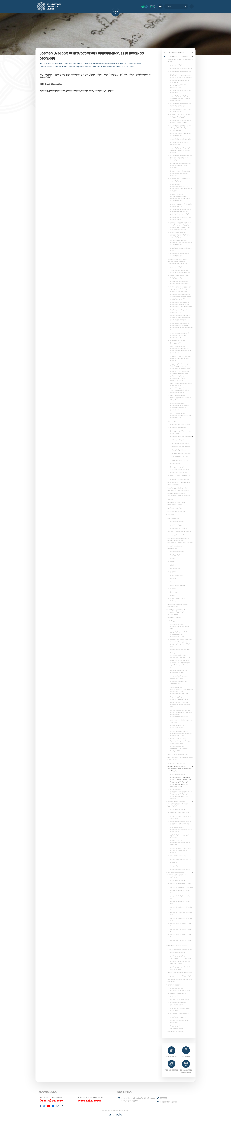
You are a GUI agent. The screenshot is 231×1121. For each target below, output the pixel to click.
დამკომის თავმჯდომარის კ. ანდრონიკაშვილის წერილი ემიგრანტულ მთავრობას (180, 318)
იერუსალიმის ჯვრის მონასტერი (177, 600)
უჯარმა (172, 595)
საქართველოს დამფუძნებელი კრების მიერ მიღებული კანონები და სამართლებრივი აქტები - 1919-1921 (181, 794)
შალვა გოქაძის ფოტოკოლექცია (176, 1027)
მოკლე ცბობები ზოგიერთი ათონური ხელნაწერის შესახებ (180, 850)
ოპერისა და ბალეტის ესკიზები (179, 531)
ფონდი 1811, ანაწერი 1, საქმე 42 (181, 930)
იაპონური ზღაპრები (180, 460)
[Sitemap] (62, 1106)
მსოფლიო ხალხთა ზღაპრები (181, 436)
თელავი (173, 578)
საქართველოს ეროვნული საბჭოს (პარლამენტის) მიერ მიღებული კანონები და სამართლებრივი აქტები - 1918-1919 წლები (87, 67)
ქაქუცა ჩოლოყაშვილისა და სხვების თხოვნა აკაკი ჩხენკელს (180, 165)
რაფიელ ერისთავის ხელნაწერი (179, 976)
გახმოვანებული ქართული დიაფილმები (177, 605)
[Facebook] (40, 1106)
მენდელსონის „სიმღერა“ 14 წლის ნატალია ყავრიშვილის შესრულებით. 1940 (181, 733)
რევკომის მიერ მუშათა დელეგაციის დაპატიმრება (180, 271)
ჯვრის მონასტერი (176, 575)
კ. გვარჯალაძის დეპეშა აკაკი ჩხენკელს (181, 249)
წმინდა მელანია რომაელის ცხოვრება (180, 817)
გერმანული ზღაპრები (180, 443)
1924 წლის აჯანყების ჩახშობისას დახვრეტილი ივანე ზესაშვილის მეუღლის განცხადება (180, 349)
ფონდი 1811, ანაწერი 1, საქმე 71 (181, 941)
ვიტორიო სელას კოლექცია (180, 1013)
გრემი (172, 561)
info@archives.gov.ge (168, 1102)
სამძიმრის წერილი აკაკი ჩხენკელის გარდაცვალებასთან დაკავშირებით (179, 84)
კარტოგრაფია (173, 518)
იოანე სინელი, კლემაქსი (179, 813)
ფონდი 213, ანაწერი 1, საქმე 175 (181, 908)
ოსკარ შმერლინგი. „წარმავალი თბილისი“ (179, 980)
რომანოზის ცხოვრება (178, 856)
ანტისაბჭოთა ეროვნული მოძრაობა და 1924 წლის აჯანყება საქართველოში (177, 261)
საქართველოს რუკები (178, 528)
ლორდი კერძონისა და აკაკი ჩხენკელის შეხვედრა (181, 116)
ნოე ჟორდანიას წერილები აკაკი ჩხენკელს (180, 110)
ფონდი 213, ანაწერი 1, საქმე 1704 (181, 919)
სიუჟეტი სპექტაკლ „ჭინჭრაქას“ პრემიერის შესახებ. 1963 (179, 749)
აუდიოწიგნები (175, 463)
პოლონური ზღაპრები (180, 457)
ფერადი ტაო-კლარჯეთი (179, 999)
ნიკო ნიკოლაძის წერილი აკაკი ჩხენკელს (179, 255)
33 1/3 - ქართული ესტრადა (180, 424)
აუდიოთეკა (171, 421)
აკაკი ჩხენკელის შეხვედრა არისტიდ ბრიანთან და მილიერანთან (180, 128)
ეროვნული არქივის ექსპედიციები (175, 547)
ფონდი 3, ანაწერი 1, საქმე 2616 (180, 903)
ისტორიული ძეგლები (178, 1017)
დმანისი (173, 565)
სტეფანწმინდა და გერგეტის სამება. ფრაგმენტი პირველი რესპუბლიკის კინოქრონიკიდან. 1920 (181, 713)
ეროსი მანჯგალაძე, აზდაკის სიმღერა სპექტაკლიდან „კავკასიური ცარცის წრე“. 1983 (181, 643)
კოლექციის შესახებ (177, 65)
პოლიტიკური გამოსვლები (180, 476)
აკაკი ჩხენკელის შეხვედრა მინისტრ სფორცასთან (180, 121)
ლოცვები (173, 862)
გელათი (173, 572)
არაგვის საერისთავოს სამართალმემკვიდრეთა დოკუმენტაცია (177, 875)
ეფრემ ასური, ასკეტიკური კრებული (180, 836)
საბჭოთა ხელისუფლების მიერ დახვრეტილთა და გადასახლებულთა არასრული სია (181, 326)
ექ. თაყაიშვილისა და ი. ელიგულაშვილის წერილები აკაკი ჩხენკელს (180, 235)
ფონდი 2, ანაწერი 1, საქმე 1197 (180, 891)
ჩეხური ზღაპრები (179, 450)
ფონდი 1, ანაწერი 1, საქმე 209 (181, 887)
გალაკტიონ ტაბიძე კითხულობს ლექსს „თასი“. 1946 (180, 626)
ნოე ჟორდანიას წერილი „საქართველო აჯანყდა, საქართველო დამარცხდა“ (180, 366)
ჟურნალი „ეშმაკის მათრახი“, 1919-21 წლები (181, 968)
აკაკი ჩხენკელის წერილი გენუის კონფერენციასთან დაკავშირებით (180, 98)
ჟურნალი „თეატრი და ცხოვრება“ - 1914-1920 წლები (181, 957)
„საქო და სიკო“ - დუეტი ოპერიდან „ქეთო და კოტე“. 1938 (180, 705)
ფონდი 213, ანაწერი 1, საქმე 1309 (181, 914)
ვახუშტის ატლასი (174, 617)
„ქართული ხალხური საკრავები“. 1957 (177, 727)
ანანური (173, 588)
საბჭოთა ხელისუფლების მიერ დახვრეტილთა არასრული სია (179, 335)
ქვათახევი (174, 592)
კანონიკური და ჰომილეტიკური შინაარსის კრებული (180, 843)
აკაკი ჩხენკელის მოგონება (180, 139)
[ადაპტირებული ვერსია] (160, 6)
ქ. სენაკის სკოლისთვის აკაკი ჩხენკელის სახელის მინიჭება (181, 76)
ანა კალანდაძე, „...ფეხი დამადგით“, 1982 (179, 677)
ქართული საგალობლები (179, 479)
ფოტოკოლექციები (174, 985)
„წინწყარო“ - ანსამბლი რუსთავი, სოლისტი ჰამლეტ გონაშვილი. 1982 (180, 741)
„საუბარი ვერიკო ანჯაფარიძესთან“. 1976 (179, 698)
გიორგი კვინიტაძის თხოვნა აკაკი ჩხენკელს (180, 180)
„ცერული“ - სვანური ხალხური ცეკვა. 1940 (181, 721)
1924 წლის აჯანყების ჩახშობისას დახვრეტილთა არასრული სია (180, 415)
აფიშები (170, 515)
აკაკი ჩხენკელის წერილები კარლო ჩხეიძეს (180, 218)
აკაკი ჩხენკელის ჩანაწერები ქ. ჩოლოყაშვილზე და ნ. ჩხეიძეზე (181, 158)
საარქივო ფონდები (175, 53)
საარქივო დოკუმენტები (53, 64)
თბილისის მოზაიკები (178, 585)
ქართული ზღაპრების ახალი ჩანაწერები (181, 432)
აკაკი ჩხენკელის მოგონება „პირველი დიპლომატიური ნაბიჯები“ (180, 150)
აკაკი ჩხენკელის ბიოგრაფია (181, 68)
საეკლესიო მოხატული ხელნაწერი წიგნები (176, 503)
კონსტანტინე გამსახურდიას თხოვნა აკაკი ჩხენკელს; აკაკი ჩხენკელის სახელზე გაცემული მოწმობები (180, 226)
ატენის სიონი (175, 568)
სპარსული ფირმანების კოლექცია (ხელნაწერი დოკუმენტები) (176, 612)
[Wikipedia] (57, 1106)
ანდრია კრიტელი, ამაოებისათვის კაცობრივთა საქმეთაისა (181, 829)
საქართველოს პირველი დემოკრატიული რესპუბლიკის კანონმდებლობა (112, 64)
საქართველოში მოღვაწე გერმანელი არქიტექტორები (178, 489)
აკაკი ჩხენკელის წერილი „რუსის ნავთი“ (179, 143)
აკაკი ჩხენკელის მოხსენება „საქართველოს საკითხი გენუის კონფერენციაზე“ (180, 212)
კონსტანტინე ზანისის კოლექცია (178, 995)
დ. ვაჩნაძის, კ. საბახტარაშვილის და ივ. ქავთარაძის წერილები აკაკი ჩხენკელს (181, 187)
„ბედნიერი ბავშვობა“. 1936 (180, 649)
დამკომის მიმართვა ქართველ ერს (178, 342)
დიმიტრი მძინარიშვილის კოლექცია (179, 1021)
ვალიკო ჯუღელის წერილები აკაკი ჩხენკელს (181, 205)
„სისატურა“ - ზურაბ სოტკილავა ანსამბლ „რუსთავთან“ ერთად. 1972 (180, 655)
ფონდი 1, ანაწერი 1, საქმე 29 (181, 884)
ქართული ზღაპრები (178, 427)
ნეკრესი (173, 582)
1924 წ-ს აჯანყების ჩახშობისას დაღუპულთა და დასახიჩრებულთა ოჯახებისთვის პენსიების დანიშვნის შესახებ (181, 388)
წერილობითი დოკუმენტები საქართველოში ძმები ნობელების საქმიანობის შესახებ (180, 540)
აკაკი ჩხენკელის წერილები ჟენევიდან (180, 91)
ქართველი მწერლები (178, 472)
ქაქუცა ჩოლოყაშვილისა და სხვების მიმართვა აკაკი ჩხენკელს (180, 173)
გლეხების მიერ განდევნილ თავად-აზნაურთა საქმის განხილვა (180, 358)
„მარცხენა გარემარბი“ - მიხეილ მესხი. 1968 (179, 671)
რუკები (170, 499)
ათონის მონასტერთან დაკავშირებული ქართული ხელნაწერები (177, 804)
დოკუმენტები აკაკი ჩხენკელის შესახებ (179, 60)
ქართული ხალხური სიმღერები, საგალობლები (180, 468)
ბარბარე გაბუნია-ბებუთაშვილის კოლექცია (180, 989)
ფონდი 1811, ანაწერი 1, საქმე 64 (181, 936)
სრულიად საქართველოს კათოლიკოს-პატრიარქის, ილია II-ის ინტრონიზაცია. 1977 (180, 664)
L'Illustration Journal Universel (177, 946)
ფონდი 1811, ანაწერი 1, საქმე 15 (181, 925)
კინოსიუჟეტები (173, 621)
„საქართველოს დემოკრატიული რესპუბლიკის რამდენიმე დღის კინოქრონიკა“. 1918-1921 (181, 690)
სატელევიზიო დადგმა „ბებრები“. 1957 (178, 683)
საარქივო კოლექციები (73, 64)
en (191, 6)
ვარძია (172, 558)
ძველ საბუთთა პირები (176, 511)
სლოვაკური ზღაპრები (181, 446)
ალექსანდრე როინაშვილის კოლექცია (180, 1009)
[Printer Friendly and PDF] (155, 64)
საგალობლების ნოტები (176, 763)
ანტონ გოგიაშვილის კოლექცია (179, 972)
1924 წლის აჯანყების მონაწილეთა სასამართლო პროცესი (180, 398)
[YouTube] (48, 1106)
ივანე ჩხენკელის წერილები (180, 71)
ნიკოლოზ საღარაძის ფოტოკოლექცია (178, 1004)
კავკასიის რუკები (176, 525)
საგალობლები (175, 866)
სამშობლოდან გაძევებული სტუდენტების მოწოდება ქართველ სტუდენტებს (180, 289)
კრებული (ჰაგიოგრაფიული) (180, 859)
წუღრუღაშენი (175, 555)
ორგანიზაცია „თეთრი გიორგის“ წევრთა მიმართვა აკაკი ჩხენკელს (181, 242)
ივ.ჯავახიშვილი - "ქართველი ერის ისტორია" (178, 483)
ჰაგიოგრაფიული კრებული (180, 869)
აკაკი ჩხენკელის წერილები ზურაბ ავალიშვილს (180, 105)
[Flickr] (53, 1106)
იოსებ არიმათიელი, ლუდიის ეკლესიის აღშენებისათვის (181, 823)
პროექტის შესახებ (179, 440)
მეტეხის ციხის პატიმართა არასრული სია (180, 311)
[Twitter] (44, 1106)
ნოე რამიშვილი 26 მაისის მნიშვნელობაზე (179, 277)
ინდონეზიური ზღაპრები (181, 453)
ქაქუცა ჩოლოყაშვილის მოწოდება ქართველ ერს (179, 282)
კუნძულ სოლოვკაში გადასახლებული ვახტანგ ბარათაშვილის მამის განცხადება (179, 406)
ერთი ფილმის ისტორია (176, 535)
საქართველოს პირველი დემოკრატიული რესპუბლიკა (178, 495)
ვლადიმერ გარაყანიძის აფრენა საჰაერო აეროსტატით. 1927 (179, 634)
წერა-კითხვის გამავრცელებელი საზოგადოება (180, 759)
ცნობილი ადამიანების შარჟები (179, 949)
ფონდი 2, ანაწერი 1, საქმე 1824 (180, 897)
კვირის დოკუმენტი (174, 508)
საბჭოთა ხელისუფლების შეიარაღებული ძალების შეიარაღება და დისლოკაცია (181, 304)
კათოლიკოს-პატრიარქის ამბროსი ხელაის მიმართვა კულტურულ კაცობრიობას (180, 297)
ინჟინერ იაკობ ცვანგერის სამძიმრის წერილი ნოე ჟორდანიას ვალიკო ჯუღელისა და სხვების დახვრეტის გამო (180, 376)
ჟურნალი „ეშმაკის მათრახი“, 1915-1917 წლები (181, 962)
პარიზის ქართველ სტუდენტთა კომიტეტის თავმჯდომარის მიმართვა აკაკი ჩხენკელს (180, 197)
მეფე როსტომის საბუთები (177, 754)
